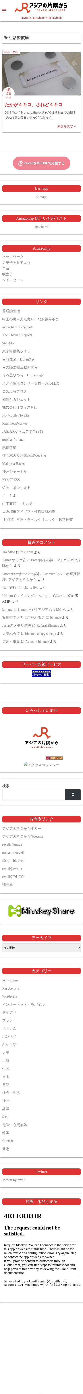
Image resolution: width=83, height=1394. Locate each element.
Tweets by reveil (13, 1180)
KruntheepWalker (14, 423)
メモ (5, 1052)
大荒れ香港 (11, 633)
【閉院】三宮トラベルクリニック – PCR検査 (37, 519)
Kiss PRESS (11, 480)
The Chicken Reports (17, 335)
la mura (7, 609)
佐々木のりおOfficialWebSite (24, 455)
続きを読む (66, 126)
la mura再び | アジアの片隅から (42, 609)
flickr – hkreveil (13, 860)
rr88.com (26, 552)
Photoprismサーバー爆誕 (20, 574)
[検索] (73, 794)
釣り (5, 1117)
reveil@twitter (12, 869)
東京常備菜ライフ (16, 351)
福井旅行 (9, 587)
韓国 (5, 1133)
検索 (5, 786)
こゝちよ (9, 495)
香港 (5, 1149)
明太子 (7, 274)
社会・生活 (11, 52)
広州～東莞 (11, 641)
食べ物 (7, 1141)
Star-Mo (8, 343)
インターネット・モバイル (23, 1004)
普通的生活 (11, 311)
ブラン (7, 1020)
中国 (5, 1069)
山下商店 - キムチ (17, 504)
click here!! (41, 227)
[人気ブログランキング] (41, 759)
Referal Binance (48, 625)
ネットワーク (12, 257)
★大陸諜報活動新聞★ (20, 367)
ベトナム (9, 1028)
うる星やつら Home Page (22, 375)
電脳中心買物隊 (14, 1125)
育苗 (5, 268)
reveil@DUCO (13, 876)
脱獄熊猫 (9, 447)
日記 (5, 1085)
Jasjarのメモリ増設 (16, 625)
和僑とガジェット (16, 399)
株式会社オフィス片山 (20, 407)
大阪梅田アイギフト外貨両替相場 (28, 512)
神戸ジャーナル (14, 471)
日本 (5, 1076)
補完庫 (7, 884)
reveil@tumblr (12, 844)
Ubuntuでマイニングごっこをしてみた (32, 596)
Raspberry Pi (11, 988)
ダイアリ (9, 1012)
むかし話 (9, 1044)
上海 (5, 1060)
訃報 (5, 1109)
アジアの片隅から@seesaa (22, 836)
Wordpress (9, 996)
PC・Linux (10, 980)
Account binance (37, 641)
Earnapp (41, 197)
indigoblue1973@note (17, 327)
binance (55, 617)
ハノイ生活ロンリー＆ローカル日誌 (30, 383)
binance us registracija (40, 633)
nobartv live (30, 587)
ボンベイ (9, 1036)
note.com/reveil (13, 852)
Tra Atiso (8, 552)
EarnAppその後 (14, 560)
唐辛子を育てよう (16, 262)
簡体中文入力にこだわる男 (23, 617)
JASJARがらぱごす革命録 (22, 431)
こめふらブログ (14, 391)
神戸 (5, 1100)
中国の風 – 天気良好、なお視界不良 (30, 319)
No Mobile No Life (15, 415)
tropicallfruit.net (13, 439)
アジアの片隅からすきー (21, 828)
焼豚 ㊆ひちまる (16, 488)
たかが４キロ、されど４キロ (33, 104)
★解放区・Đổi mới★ (18, 359)
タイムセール (12, 280)
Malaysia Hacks (13, 463)
